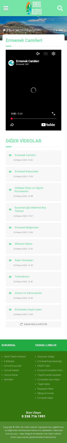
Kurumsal (14, 30)
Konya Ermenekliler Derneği (51, 370)
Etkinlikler (8, 379)
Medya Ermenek (46, 393)
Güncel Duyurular (13, 366)
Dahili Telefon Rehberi (15, 356)
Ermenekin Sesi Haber (49, 379)
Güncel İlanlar (11, 375)
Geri (60, 30)
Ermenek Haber (45, 398)
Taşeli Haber (44, 384)
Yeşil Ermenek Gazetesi (49, 375)
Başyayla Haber (46, 388)
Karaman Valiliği (46, 356)
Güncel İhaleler (11, 370)
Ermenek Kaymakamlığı (50, 361)
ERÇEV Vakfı (44, 366)
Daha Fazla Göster (35, 324)
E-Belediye (9, 361)
